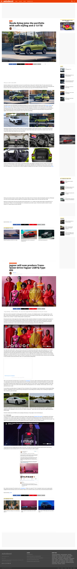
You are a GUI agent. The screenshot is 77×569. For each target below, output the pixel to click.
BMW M (58, 562)
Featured (69, 554)
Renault (56, 559)
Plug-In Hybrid (71, 558)
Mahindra (71, 559)
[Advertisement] (38, 10)
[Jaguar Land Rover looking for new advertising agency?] (12, 509)
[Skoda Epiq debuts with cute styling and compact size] (29, 238)
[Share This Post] (21, 63)
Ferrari (63, 563)
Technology (66, 559)
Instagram (28, 380)
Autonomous (61, 559)
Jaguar (10, 492)
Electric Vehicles (64, 554)
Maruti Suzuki (54, 558)
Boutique (59, 563)
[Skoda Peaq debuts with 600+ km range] (12, 238)
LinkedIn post (23, 488)
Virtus (9, 106)
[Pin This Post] (29, 63)
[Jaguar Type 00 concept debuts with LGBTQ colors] (29, 509)
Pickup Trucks (54, 563)
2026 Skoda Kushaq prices (42, 240)
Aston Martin (63, 562)
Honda (53, 559)
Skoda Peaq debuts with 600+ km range (10, 240)
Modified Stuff (30, 1)
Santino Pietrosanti (38, 416)
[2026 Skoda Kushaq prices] (46, 238)
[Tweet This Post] (25, 308)
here (52, 166)
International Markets (56, 554)
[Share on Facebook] (13, 63)
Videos (24, 1)
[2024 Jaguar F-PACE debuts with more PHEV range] (46, 509)
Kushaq (46, 105)
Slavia (6, 106)
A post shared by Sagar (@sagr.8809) (18, 377)
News (16, 1)
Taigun (50, 105)
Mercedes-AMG (65, 558)
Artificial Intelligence (70, 562)
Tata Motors (60, 558)
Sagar (15, 272)
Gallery (20, 1)
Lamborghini (54, 562)
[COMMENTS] (45, 63)
